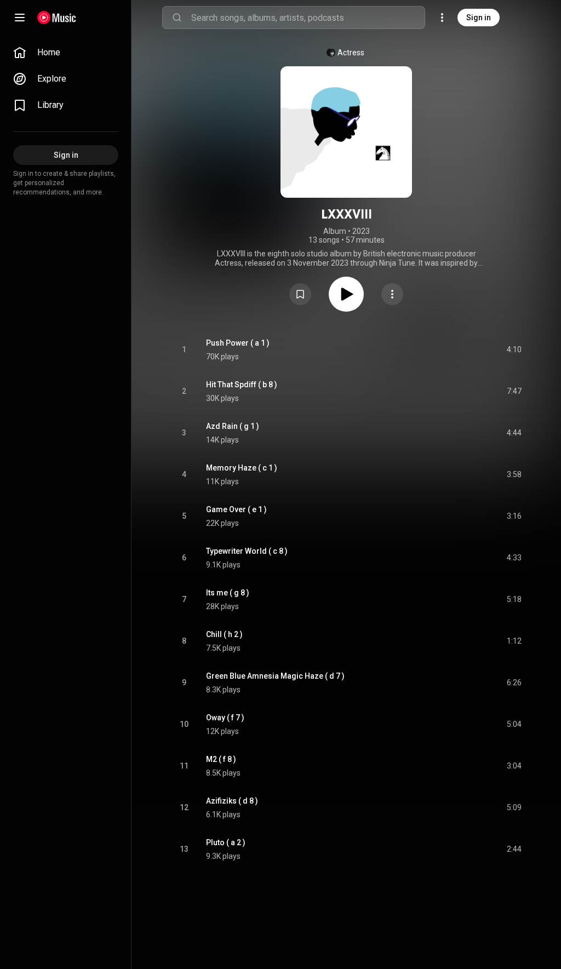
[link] (65, 52)
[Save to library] (300, 294)
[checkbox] (513, 350)
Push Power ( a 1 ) (238, 343)
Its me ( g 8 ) (227, 592)
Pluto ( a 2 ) (225, 842)
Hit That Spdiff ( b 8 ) (241, 384)
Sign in (478, 17)
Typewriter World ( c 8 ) (247, 551)
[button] (300, 294)
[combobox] (308, 17)
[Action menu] (392, 294)
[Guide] (19, 17)
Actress (350, 52)
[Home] (56, 17)
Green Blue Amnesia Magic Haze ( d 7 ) (275, 676)
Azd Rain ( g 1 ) (232, 426)
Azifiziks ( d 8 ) (232, 800)
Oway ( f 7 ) (225, 717)
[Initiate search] (177, 17)
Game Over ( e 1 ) (236, 509)
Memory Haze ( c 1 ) (241, 467)
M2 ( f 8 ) (221, 759)
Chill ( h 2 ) (224, 634)
